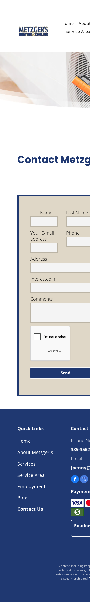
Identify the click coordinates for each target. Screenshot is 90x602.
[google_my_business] (84, 479)
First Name (41, 213)
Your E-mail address (42, 236)
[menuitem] (67, 23)
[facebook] (75, 479)
